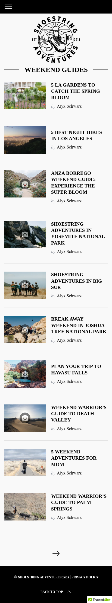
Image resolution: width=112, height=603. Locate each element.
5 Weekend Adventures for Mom (74, 458)
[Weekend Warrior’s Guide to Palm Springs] (25, 506)
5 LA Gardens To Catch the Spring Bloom (75, 91)
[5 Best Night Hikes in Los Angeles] (25, 140)
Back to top (52, 591)
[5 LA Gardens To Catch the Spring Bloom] (25, 95)
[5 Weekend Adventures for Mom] (25, 462)
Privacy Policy (84, 577)
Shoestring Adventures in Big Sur (76, 281)
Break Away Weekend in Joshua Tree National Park (79, 325)
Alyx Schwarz (69, 106)
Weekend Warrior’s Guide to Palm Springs (79, 502)
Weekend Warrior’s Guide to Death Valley (79, 414)
